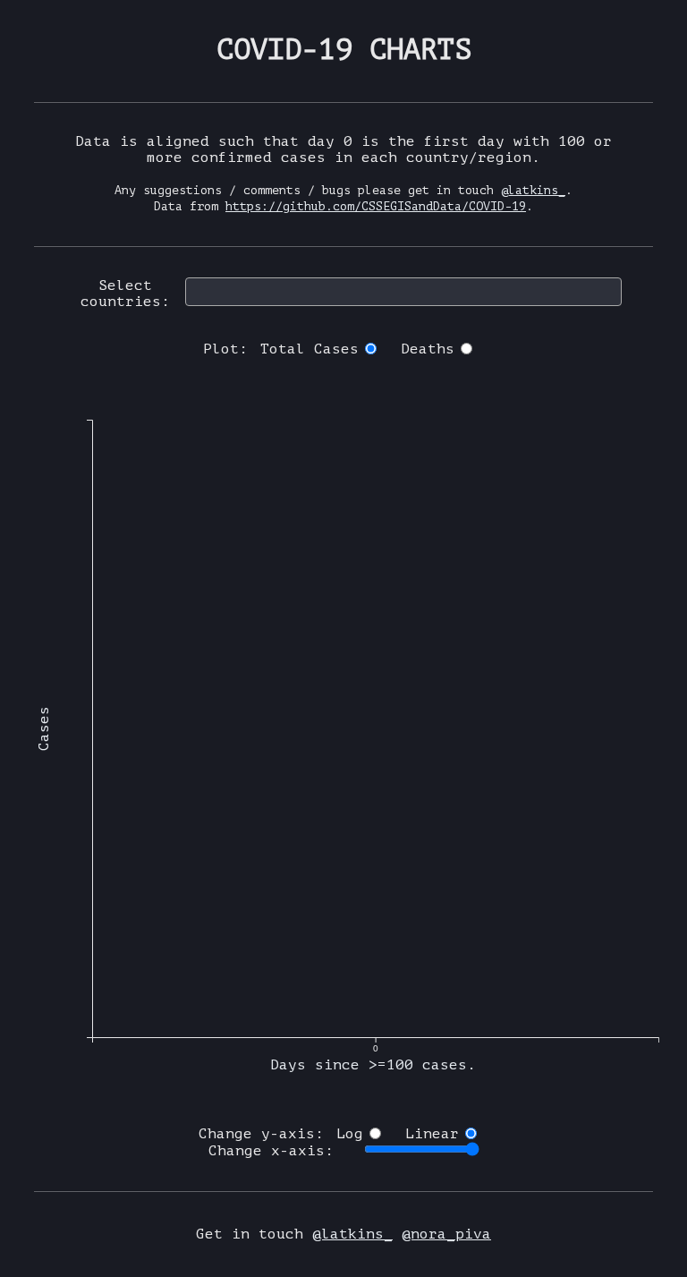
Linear (432, 1134)
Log (349, 1134)
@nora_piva (446, 1234)
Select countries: (125, 293)
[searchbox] (196, 291)
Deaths (427, 349)
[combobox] (403, 291)
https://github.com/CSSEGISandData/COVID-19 (375, 206)
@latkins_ (533, 190)
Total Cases (309, 349)
